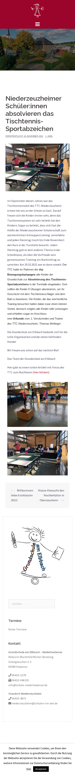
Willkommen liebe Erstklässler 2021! (22, 495)
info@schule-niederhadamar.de (27, 685)
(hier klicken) (41, 372)
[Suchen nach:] (31, 603)
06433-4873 (18, 698)
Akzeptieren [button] (41, 769)
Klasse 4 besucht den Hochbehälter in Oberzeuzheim (51, 495)
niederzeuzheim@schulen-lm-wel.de (34, 703)
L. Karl (49, 136)
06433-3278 (18, 675)
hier (28, 769)
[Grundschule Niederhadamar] (37, 10)
